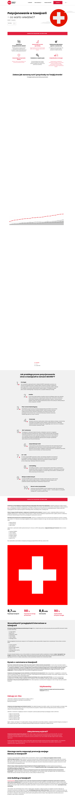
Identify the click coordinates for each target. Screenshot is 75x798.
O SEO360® (30, 2)
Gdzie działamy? (38, 2)
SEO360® (9, 20)
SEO (25, 49)
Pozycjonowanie (11, 780)
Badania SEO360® (48, 2)
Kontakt (58, 2)
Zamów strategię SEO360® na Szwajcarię (37, 33)
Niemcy (9, 506)
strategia (60, 58)
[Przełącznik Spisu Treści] (13, 23)
